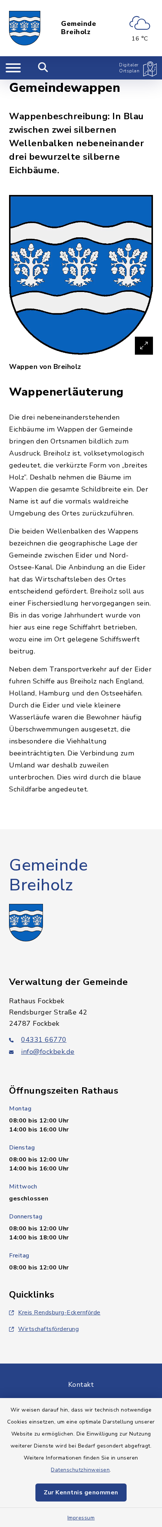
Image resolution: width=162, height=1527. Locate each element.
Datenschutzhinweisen (80, 1469)
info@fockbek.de (48, 1051)
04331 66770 (44, 1039)
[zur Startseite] (24, 28)
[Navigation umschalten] (13, 68)
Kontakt (81, 1384)
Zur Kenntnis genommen (81, 1492)
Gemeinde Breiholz (78, 28)
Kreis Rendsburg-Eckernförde (59, 1312)
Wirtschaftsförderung (48, 1329)
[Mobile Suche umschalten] (43, 67)
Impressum (81, 1517)
